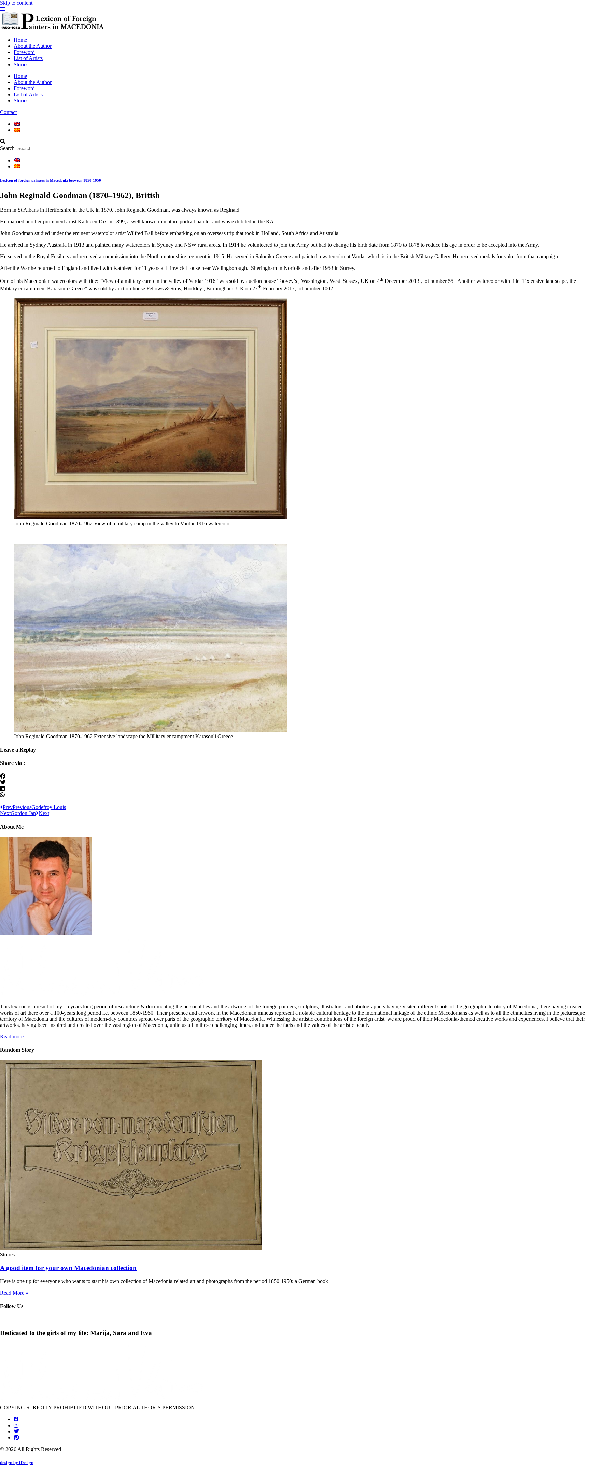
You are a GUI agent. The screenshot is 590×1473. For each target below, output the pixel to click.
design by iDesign (16, 1462)
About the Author (33, 46)
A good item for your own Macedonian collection (68, 1267)
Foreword (24, 52)
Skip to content (16, 3)
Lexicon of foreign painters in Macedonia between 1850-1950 (50, 180)
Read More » (14, 1293)
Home (20, 40)
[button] (295, 142)
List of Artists (28, 58)
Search (7, 148)
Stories (21, 64)
